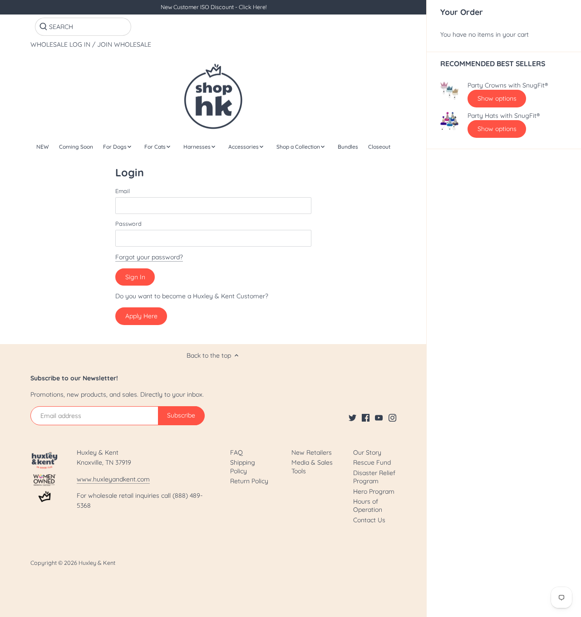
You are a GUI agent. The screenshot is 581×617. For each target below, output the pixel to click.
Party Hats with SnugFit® (504, 116)
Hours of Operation (367, 505)
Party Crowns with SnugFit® (508, 85)
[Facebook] (365, 417)
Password (128, 223)
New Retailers (311, 452)
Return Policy (249, 481)
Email (122, 191)
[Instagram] (392, 417)
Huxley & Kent (97, 562)
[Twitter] (352, 417)
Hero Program (373, 491)
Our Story (367, 452)
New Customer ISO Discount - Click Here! (213, 6)
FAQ (236, 452)
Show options (497, 98)
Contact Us (369, 520)
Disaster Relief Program (374, 477)
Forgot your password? (149, 257)
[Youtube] (379, 417)
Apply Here (141, 316)
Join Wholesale (124, 45)
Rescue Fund (372, 462)
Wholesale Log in (60, 45)
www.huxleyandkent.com (113, 479)
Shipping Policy (242, 466)
